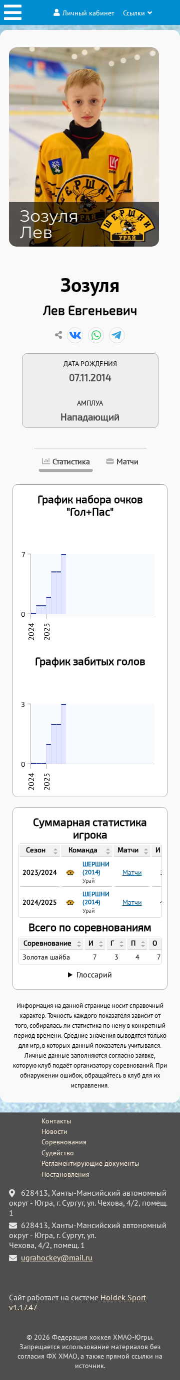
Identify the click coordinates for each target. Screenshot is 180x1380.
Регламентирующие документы (90, 1163)
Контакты (56, 1120)
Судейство (58, 1152)
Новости (55, 1131)
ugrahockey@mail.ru (56, 1257)
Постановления (66, 1174)
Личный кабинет (88, 12)
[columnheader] (40, 851)
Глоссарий (94, 974)
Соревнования (64, 1141)
